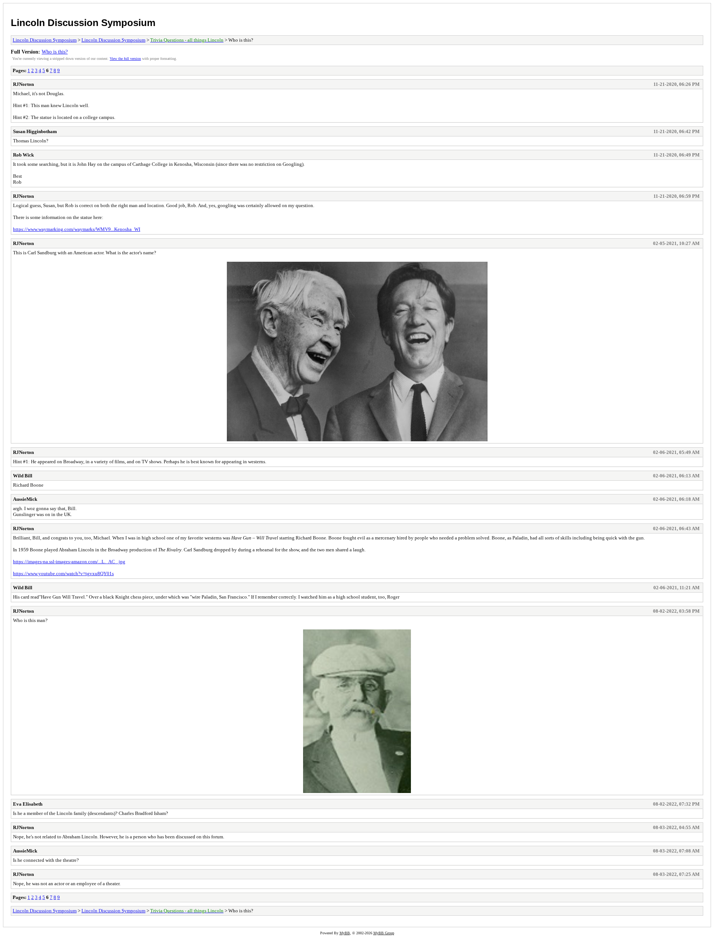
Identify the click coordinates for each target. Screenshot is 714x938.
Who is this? (55, 52)
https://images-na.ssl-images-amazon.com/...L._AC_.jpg (69, 561)
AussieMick (25, 499)
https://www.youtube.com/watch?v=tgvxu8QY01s (63, 573)
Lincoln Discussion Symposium (83, 22)
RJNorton (23, 84)
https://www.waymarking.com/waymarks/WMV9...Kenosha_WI (76, 229)
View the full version (125, 59)
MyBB (345, 933)
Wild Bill (22, 475)
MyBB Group (383, 933)
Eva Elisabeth (27, 804)
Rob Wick (23, 155)
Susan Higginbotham (35, 131)
